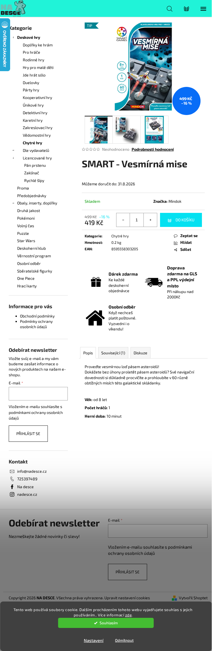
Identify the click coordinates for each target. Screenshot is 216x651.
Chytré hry (32, 142)
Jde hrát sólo (34, 75)
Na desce (25, 486)
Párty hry (31, 89)
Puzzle (23, 233)
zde (128, 615)
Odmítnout (124, 640)
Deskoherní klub (31, 248)
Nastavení (94, 640)
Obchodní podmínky (37, 316)
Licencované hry (37, 158)
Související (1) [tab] (113, 352)
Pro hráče (31, 52)
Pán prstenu (35, 165)
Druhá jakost (28, 210)
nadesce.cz (27, 494)
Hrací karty (27, 285)
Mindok (174, 201)
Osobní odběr (29, 263)
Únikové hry (33, 105)
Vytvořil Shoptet (193, 597)
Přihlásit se (28, 433)
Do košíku (185, 219)
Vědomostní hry (37, 135)
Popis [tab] (88, 352)
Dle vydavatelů (36, 150)
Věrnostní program (34, 255)
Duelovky (31, 82)
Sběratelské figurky (34, 271)
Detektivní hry (35, 112)
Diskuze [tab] (140, 352)
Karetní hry (32, 120)
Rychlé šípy (34, 180)
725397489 (27, 478)
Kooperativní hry (37, 97)
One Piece (26, 278)
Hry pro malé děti (38, 67)
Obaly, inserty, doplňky (37, 203)
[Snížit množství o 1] (123, 220)
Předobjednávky (31, 195)
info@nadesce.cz (32, 471)
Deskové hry (28, 37)
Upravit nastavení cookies (127, 597)
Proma (23, 188)
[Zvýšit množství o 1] (150, 220)
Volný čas (25, 225)
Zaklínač (31, 172)
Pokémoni (26, 218)
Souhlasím (109, 623)
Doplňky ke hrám (38, 44)
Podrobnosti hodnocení (153, 149)
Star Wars (26, 240)
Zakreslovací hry (37, 127)
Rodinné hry (33, 59)
